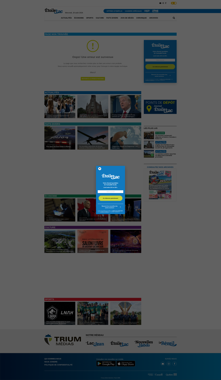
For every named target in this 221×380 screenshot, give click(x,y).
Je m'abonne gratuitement (110, 198)
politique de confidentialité (117, 210)
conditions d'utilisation (104, 211)
